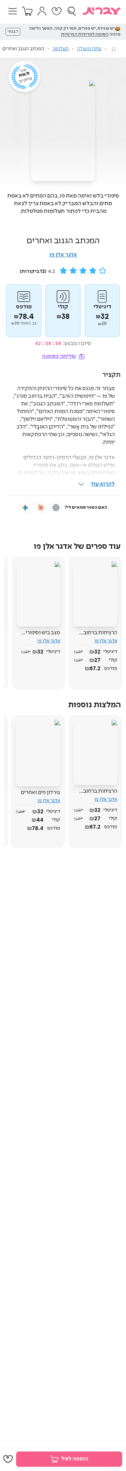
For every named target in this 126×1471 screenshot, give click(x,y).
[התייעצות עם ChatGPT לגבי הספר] (56, 508)
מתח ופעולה (89, 49)
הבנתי (13, 31)
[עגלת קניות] (27, 11)
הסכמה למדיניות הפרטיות (84, 34)
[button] (12, 11)
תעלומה (60, 49)
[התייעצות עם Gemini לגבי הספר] (25, 508)
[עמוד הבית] (114, 49)
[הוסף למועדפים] (8, 1459)
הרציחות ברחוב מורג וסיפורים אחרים (100, 632)
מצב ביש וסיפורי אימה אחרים (43, 632)
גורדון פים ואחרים (40, 792)
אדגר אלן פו (63, 255)
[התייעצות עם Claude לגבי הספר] (41, 508)
